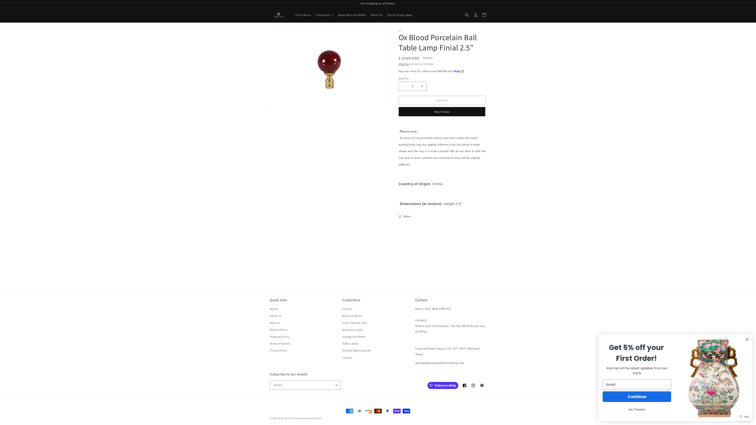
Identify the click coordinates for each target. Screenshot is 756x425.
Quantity (404, 78)
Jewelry (347, 357)
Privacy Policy (278, 350)
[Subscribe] (336, 385)
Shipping (404, 63)
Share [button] (406, 216)
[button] (324, 15)
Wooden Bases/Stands (356, 350)
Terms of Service (280, 343)
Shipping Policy (279, 336)
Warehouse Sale (352, 330)
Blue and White (352, 316)
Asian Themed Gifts (354, 323)
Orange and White (353, 336)
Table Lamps (350, 343)
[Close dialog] (747, 339)
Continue (637, 396)
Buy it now (442, 112)
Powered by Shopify (312, 418)
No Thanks (637, 409)
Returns (275, 323)
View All (347, 309)
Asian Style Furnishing (289, 418)
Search (274, 309)
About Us (276, 316)
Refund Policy (278, 330)
